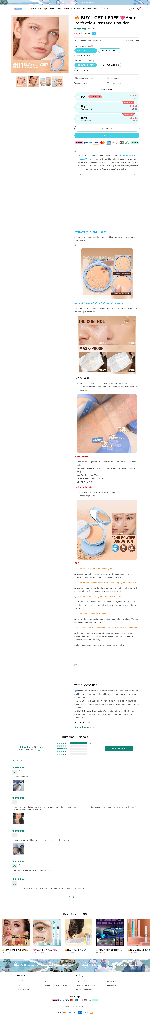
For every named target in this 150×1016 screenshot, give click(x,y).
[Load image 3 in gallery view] (45, 81)
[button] (80, 29)
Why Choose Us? (23, 990)
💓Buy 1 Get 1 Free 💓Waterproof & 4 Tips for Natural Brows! (45, 950)
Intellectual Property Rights (56, 985)
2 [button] (73, 897)
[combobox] (116, 9)
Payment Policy (82, 981)
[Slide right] (66, 81)
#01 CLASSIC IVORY (86, 51)
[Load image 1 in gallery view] (21, 81)
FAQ (18, 985)
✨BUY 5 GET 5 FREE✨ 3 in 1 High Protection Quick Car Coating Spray (109, 950)
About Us (20, 981)
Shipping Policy (111, 985)
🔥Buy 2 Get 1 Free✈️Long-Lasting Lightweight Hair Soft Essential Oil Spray (78, 950)
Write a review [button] (119, 748)
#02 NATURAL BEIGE (110, 51)
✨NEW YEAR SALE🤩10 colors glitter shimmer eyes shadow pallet (14, 950)
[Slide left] (13, 81)
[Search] (128, 9)
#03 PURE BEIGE (84, 56)
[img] (18, 768)
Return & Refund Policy (85, 985)
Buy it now (107, 135)
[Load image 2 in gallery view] (33, 81)
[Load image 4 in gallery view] (57, 81)
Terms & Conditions (84, 990)
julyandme (81, 1006)
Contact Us (49, 981)
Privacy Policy (110, 981)
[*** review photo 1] (18, 785)
